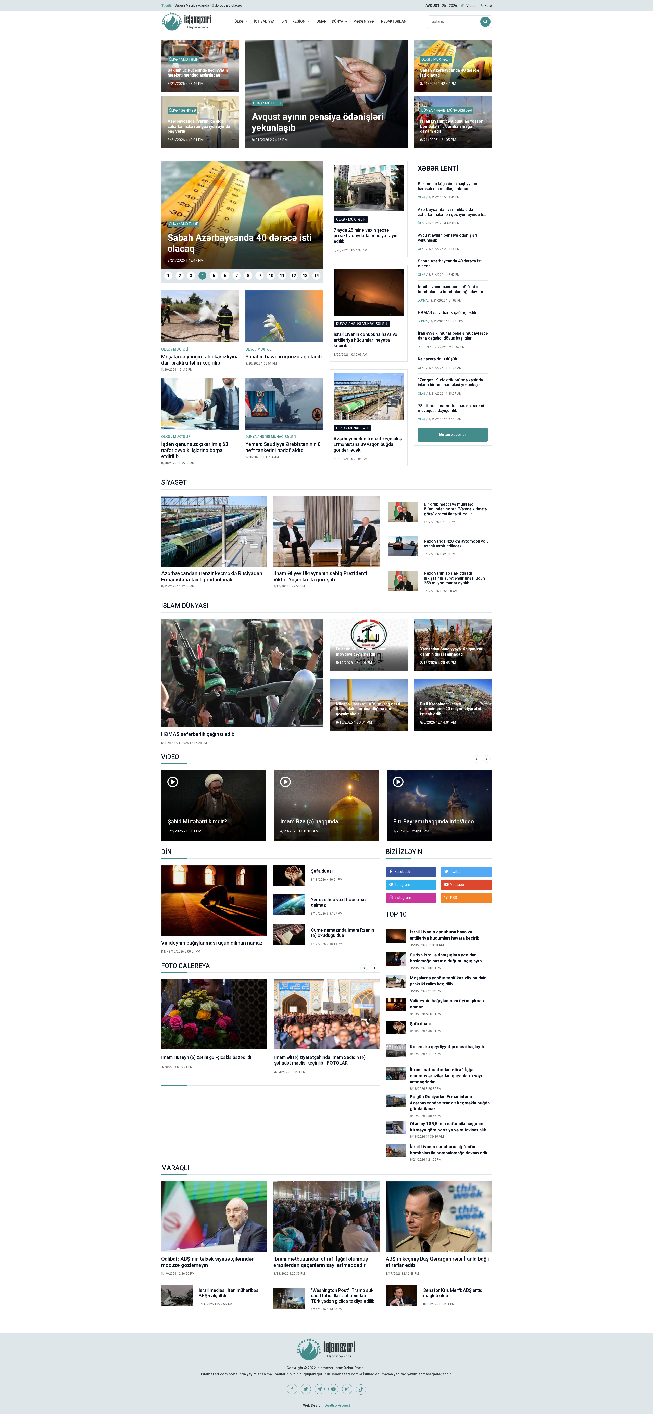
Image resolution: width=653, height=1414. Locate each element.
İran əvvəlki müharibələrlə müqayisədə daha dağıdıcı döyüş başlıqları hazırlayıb (453, 338)
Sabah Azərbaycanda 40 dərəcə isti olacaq (449, 73)
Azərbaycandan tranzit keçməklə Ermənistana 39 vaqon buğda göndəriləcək (368, 444)
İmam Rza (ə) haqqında (196, 821)
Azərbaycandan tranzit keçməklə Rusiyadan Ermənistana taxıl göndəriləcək (211, 576)
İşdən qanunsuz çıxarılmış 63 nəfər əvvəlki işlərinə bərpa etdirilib (194, 450)
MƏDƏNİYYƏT (364, 21)
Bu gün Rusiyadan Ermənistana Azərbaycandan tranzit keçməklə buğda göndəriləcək (450, 1102)
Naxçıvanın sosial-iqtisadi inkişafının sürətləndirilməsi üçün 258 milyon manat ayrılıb (454, 578)
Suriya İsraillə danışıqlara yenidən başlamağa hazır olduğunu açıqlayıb (446, 957)
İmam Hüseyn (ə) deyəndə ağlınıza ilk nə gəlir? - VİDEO (436, 817)
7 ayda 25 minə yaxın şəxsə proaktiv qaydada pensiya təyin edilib (365, 235)
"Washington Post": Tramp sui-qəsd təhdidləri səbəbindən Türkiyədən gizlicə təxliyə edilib (342, 1295)
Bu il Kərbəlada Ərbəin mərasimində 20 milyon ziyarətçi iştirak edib (450, 709)
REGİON (298, 21)
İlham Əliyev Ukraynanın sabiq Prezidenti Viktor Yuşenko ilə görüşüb (320, 576)
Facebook (402, 872)
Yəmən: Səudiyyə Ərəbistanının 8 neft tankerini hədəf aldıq (283, 447)
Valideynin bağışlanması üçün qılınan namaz (212, 943)
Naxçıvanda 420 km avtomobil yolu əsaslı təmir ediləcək (456, 543)
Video (470, 6)
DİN (284, 21)
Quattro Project (337, 1405)
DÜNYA (337, 21)
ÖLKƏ (239, 21)
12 (293, 275)
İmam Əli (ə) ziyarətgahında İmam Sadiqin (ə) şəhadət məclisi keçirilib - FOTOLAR (207, 1060)
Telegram (402, 885)
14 (316, 275)
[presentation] (476, 759)
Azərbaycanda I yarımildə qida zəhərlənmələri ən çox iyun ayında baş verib (199, 126)
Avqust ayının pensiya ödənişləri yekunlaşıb (447, 238)
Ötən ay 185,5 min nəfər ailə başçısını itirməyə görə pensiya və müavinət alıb (448, 1126)
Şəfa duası (322, 871)
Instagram (403, 898)
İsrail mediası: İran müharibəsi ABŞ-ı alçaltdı (229, 1292)
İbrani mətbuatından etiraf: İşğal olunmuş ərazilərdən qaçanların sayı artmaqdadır (446, 1075)
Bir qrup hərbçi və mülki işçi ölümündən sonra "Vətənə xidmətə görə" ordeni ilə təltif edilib (455, 509)
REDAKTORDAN (393, 21)
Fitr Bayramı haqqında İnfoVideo (320, 821)
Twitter (456, 872)
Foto (488, 6)
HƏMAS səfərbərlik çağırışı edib (447, 312)
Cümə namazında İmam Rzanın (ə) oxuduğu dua (342, 932)
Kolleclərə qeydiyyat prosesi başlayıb (447, 1046)
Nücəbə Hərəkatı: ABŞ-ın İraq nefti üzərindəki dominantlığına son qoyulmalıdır (368, 709)
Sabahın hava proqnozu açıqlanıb (283, 357)
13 (305, 275)
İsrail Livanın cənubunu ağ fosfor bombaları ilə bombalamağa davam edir (232, 5)
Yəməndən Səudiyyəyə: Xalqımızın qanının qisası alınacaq (451, 651)
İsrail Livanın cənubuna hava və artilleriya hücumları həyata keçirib (365, 340)
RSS (453, 898)
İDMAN (321, 21)
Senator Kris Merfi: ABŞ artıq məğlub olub (452, 1292)
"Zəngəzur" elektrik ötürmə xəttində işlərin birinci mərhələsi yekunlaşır (450, 382)
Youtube (457, 885)
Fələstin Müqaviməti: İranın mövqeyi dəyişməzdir (361, 651)
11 (282, 275)
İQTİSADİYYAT (265, 21)
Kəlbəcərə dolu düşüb (437, 359)
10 (271, 275)
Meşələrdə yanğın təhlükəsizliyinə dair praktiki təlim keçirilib (200, 360)
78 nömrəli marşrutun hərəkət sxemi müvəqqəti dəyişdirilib (451, 408)
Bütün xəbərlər (452, 434)
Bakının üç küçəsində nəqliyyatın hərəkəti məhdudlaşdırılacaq (198, 73)
